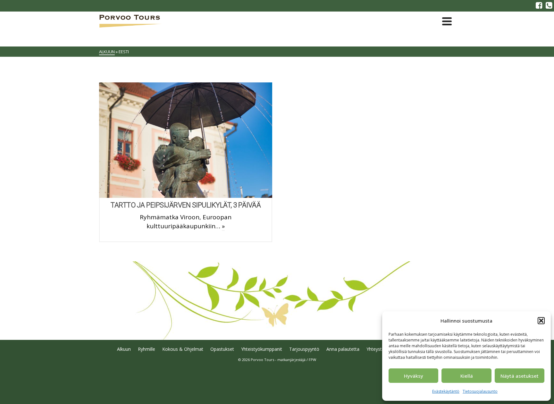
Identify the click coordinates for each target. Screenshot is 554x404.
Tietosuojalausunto (480, 391)
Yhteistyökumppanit (261, 349)
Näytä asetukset (519, 376)
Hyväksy (413, 376)
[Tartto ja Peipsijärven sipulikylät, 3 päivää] (185, 140)
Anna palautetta (342, 349)
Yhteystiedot (379, 349)
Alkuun (124, 349)
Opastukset (222, 349)
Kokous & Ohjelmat (182, 349)
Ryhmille (146, 349)
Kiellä (466, 376)
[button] (541, 320)
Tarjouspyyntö (304, 349)
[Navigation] (447, 21)
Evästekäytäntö (445, 391)
